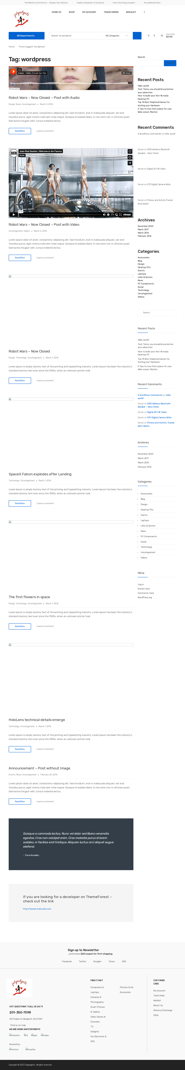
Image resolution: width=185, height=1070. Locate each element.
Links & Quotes (145, 277)
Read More (20, 131)
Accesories (125, 992)
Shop (72, 12)
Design (12, 104)
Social (140, 287)
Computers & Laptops (97, 990)
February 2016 (144, 236)
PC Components (146, 283)
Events (12, 774)
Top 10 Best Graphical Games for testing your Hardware (154, 360)
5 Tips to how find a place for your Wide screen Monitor (155, 368)
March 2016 (143, 233)
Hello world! (143, 86)
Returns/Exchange (162, 1010)
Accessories (143, 257)
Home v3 (56, 12)
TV (91, 1026)
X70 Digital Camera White (159, 184)
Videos (27, 231)
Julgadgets (30, 1065)
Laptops (142, 274)
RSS (124, 961)
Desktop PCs (144, 267)
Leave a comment (45, 131)
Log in (141, 584)
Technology (21, 358)
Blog (140, 261)
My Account (89, 12)
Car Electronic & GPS (98, 1039)
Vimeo (112, 961)
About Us (158, 1005)
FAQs (156, 1015)
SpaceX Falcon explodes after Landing (40, 474)
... (143, 12)
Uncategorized (29, 104)
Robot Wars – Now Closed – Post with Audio (44, 98)
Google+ (97, 961)
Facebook (67, 961)
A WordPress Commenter (149, 134)
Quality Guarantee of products (90, 2)
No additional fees (152, 2)
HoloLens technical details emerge (37, 720)
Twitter (82, 961)
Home (12, 46)
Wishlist (131, 12)
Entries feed (144, 588)
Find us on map (18, 1025)
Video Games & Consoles (98, 1019)
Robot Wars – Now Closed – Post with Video (44, 224)
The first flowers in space (29, 597)
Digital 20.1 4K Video (156, 169)
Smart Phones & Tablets (97, 1009)
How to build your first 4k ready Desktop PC (153, 353)
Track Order (111, 12)
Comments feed (146, 593)
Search (141, 57)
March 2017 (143, 229)
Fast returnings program (124, 2)
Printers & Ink (126, 987)
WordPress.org (145, 597)
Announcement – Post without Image (39, 768)
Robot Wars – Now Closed (29, 351)
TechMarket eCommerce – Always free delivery (46, 2)
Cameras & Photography (97, 999)
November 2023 (145, 226)
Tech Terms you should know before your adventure (155, 346)
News (18, 104)
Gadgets (94, 1031)
